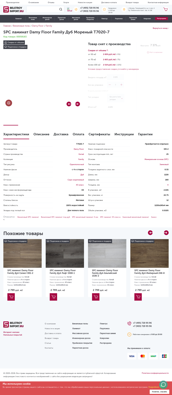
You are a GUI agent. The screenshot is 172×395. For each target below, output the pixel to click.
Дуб (82, 175)
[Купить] (11, 297)
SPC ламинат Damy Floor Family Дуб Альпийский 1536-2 (105, 273)
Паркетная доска (62, 18)
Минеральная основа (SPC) (157, 159)
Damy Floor (79, 149)
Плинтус (104, 19)
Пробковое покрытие (90, 18)
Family (81, 159)
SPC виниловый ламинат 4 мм (85, 217)
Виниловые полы (33, 18)
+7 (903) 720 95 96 (89, 11)
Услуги (66, 2)
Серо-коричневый (76, 180)
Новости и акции (85, 2)
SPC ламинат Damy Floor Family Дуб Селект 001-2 (20, 271)
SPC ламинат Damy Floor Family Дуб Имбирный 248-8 (149, 271)
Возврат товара (132, 2)
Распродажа (161, 18)
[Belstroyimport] (13, 9)
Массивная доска (76, 18)
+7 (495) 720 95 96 (89, 8)
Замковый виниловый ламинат (135, 217)
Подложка (119, 19)
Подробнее (153, 387)
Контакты (49, 348)
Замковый (164, 164)
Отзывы (51, 2)
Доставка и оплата (109, 2)
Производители (12, 2)
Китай (81, 154)
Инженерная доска (47, 18)
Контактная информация (158, 2)
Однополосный (77, 164)
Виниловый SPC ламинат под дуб (55, 217)
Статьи (48, 343)
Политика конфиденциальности (155, 373)
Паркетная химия (133, 18)
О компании (33, 2)
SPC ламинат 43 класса (110, 217)
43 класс (80, 185)
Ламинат (18, 19)
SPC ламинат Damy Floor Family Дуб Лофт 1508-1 (63, 271)
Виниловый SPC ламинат (28, 217)
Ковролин (147, 19)
